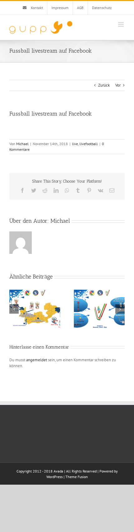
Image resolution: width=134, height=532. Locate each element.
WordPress (54, 476)
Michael (22, 143)
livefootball (88, 143)
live (75, 143)
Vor (118, 85)
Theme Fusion (76, 476)
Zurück (104, 85)
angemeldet (36, 360)
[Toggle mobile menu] (121, 24)
